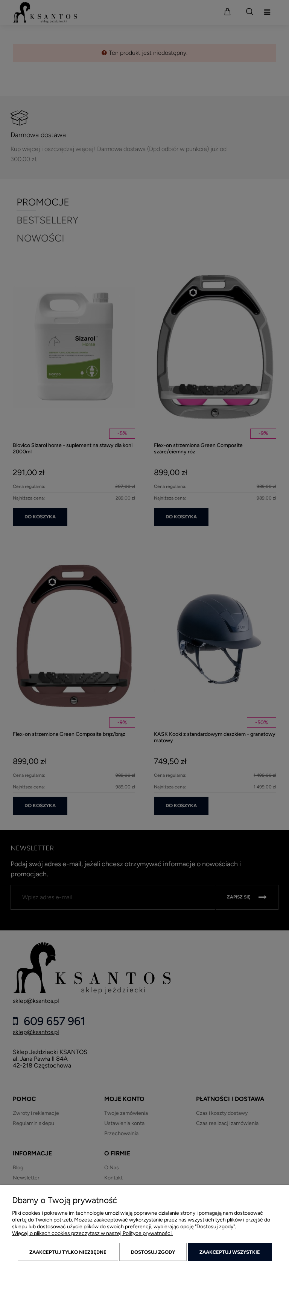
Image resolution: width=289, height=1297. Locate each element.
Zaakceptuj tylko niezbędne (67, 1252)
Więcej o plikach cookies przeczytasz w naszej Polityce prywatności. (92, 1233)
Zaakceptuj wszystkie (229, 1252)
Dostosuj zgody (153, 1252)
